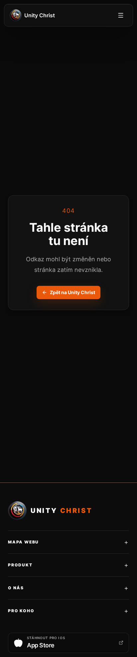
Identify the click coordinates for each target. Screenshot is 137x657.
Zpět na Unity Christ (72, 292)
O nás (68, 588)
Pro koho (68, 611)
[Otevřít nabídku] (120, 15)
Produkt (68, 565)
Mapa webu (68, 542)
